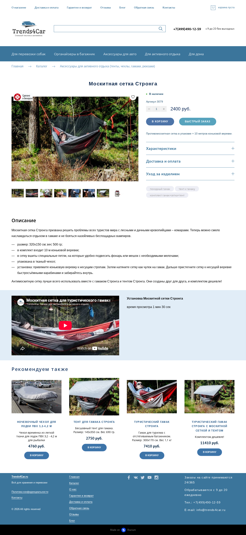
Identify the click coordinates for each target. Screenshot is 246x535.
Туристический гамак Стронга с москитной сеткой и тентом (209, 426)
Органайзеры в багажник (74, 54)
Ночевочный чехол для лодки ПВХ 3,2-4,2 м (36, 424)
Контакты (169, 7)
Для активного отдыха (162, 54)
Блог (122, 7)
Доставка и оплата (46, 7)
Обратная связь (144, 7)
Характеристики (161, 148)
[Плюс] (164, 109)
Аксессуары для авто (119, 54)
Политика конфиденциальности (30, 491)
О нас (72, 489)
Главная (17, 66)
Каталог (41, 66)
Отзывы (105, 7)
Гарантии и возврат (79, 7)
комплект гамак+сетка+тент (167, 195)
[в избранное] (133, 96)
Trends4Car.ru (20, 476)
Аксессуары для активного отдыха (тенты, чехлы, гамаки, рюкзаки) (107, 66)
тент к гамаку (187, 189)
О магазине (19, 7)
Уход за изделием (163, 173)
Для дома (196, 54)
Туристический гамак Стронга (152, 424)
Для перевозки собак (29, 54)
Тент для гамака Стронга (94, 422)
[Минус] (149, 109)
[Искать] (160, 28)
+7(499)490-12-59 (187, 29)
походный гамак (160, 189)
